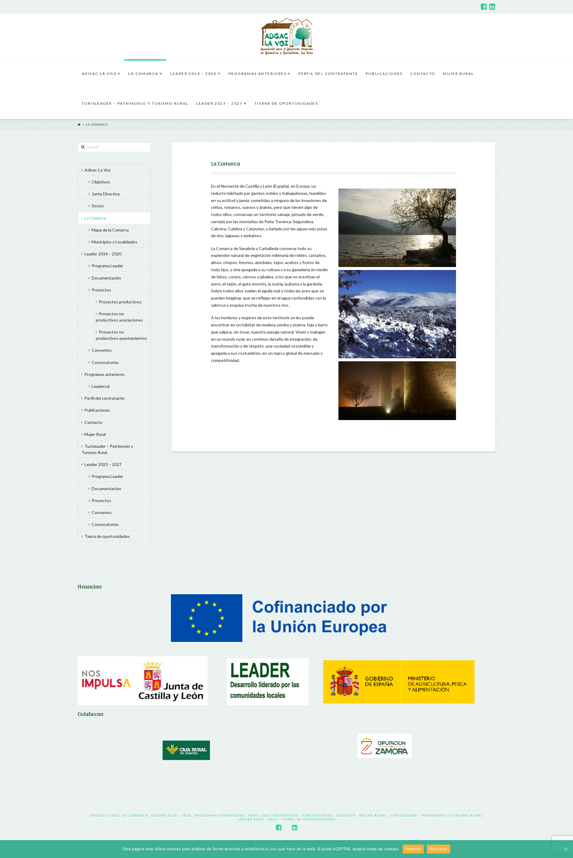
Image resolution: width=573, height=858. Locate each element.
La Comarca (97, 124)
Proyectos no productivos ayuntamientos (121, 335)
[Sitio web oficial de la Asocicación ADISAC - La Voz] (287, 36)
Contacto (93, 422)
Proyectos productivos (120, 301)
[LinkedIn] (492, 6)
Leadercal (101, 386)
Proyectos (101, 289)
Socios (98, 205)
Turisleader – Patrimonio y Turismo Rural (107, 449)
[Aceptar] (566, 849)
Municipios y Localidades (114, 241)
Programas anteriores (104, 374)
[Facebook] (484, 6)
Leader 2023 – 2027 (102, 464)
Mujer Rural (95, 434)
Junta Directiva (106, 193)
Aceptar (413, 848)
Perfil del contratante (104, 398)
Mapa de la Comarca (110, 229)
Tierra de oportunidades (107, 536)
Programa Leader (107, 265)
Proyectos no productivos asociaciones (119, 316)
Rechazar (438, 848)
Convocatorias (105, 362)
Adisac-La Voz (97, 169)
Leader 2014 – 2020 (102, 253)
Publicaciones (97, 410)
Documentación (106, 277)
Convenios (102, 350)
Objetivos (101, 181)
